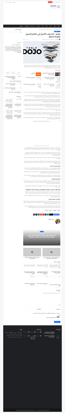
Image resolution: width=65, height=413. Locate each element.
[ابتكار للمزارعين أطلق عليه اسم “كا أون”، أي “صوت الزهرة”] (26, 338)
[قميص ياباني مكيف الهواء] (38, 337)
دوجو (50, 210)
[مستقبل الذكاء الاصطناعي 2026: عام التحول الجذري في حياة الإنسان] (57, 80)
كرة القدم (17, 335)
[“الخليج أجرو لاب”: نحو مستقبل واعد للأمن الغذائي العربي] (57, 371)
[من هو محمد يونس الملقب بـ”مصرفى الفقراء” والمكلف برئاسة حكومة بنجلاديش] (29, 267)
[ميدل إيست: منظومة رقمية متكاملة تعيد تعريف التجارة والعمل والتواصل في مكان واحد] (8, 101)
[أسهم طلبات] (38, 74)
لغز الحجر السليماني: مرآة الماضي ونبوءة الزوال (17, 104)
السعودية (6, 332)
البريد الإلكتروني (58, 309)
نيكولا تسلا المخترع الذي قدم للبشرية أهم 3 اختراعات (10, 88)
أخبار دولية (55, 29)
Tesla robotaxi (38, 117)
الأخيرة (13, 72)
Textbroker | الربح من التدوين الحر (30, 77)
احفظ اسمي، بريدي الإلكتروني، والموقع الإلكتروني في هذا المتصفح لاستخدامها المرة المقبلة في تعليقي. (46, 313)
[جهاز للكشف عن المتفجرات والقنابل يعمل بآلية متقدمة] (32, 333)
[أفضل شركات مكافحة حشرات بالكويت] (41, 279)
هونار (9, 337)
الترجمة (15, 332)
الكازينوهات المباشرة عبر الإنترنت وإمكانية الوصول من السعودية (48, 74)
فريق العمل (9, 2)
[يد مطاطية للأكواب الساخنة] (26, 333)
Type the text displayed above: (51, 317)
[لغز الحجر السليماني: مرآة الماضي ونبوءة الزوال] (17, 101)
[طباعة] (34, 214)
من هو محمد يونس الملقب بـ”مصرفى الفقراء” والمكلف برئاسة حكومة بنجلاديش (29, 272)
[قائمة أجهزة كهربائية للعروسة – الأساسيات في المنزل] (54, 267)
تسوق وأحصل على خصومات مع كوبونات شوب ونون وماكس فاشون (49, 332)
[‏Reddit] (41, 214)
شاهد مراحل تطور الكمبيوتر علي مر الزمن (15, 81)
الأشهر (18, 72)
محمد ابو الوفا (57, 39)
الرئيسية (58, 29)
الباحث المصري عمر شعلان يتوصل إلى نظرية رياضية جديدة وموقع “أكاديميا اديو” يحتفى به (42, 272)
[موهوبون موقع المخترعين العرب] (55, 6)
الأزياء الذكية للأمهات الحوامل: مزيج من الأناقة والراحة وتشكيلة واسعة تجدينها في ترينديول (9, 117)
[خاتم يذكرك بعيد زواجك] (32, 337)
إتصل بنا (6, 2)
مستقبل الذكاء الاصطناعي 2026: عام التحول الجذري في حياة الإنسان (49, 78)
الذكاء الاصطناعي (11, 332)
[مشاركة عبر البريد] (36, 214)
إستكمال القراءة (19, 52)
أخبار (55, 31)
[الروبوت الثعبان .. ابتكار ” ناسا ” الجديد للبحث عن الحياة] (57, 86)
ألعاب (21, 332)
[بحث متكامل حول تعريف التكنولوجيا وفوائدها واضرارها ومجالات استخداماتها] (18, 77)
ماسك (58, 92)
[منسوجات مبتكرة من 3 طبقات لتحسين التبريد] (54, 280)
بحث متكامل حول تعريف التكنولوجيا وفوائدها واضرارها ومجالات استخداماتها (10, 77)
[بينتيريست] (43, 214)
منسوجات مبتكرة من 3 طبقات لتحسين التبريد (54, 285)
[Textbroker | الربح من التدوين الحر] (38, 78)
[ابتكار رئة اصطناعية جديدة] (38, 333)
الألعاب (18, 332)
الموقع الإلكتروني (39, 309)
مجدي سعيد (13, 335)
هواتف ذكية (15, 337)
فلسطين (21, 335)
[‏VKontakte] (39, 214)
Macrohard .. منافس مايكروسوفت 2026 (29, 84)
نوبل (21, 337)
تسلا (58, 210)
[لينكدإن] (48, 214)
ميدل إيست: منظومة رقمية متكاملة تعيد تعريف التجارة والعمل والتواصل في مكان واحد (8, 105)
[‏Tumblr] (45, 214)
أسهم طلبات (33, 73)
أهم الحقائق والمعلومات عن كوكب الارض (15, 92)
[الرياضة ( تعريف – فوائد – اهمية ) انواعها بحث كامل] (18, 85)
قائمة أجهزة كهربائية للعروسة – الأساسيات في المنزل (55, 272)
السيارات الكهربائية (51, 193)
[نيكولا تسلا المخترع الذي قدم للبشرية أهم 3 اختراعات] (18, 89)
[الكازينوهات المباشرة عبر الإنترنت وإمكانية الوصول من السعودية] (57, 74)
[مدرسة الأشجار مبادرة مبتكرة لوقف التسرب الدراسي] (29, 279)
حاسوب (54, 210)
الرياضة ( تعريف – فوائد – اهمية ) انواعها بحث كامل (10, 84)
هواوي (12, 337)
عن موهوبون (14, 2)
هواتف (18, 337)
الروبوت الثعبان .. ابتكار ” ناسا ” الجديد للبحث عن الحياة (49, 85)
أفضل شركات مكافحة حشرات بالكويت (42, 283)
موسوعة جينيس (9, 335)
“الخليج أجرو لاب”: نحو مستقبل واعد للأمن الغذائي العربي (49, 336)
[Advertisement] (32, 17)
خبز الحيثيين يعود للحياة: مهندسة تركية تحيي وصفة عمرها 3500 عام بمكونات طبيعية (42, 236)
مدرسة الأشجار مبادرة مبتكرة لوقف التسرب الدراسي (30, 284)
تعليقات (7, 72)
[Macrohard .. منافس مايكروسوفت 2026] (38, 86)
